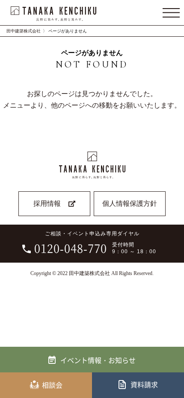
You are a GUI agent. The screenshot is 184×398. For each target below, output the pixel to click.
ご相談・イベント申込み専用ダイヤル (95, 243)
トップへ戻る (172, 361)
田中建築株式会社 (23, 31)
